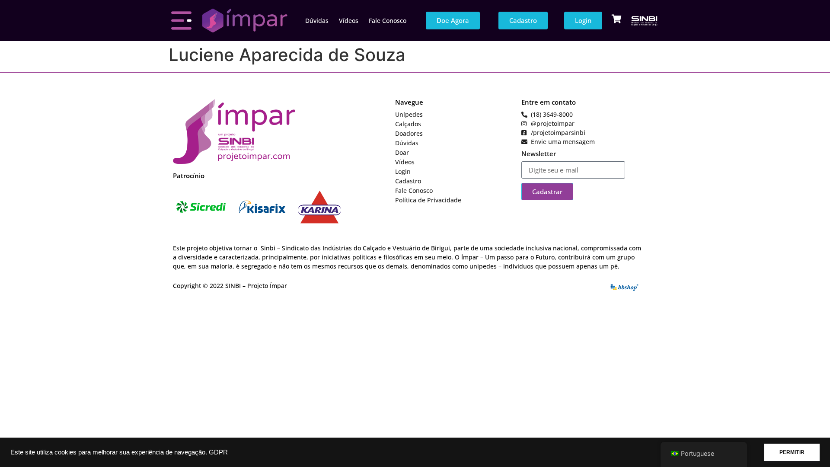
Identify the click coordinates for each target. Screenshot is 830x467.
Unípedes (409, 114)
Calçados (408, 124)
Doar (402, 152)
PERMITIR (791, 452)
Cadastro (408, 181)
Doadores (409, 133)
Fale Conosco (387, 20)
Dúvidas (317, 20)
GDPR (218, 452)
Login (403, 171)
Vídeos (348, 20)
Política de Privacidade (428, 200)
